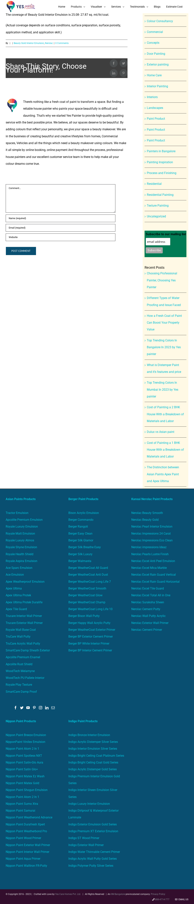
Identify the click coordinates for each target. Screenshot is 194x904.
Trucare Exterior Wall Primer (24, 623)
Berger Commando (80, 519)
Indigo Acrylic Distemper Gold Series (92, 769)
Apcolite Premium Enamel (23, 657)
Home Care (154, 75)
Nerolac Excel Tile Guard (147, 588)
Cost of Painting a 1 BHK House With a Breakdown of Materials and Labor (165, 449)
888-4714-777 (162, 899)
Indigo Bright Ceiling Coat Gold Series (93, 762)
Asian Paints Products (21, 499)
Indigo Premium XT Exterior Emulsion (93, 831)
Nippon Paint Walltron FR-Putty (26, 865)
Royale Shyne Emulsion (21, 547)
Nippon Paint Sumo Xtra (22, 804)
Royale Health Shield (19, 554)
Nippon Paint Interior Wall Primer (27, 852)
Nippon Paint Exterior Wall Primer (28, 845)
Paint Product (156, 118)
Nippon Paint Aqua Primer (23, 858)
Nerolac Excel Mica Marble (149, 568)
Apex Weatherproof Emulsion (25, 581)
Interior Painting (157, 86)
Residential (154, 184)
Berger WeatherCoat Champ (86, 602)
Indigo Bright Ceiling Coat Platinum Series (96, 755)
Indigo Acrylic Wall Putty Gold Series (92, 858)
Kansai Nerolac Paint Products (152, 499)
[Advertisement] (97, 41)
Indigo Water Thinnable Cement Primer (94, 852)
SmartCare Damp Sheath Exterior (28, 650)
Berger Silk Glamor (80, 540)
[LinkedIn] (46, 707)
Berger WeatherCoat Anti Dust (88, 574)
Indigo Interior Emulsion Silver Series (92, 748)
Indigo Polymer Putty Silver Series (90, 865)
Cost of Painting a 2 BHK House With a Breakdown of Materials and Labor (165, 414)
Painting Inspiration (160, 162)
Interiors (152, 97)
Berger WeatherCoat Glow (85, 595)
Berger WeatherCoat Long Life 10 (90, 609)
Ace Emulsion (15, 574)
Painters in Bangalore (161, 151)
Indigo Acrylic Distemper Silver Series (93, 742)
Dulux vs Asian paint (160, 432)
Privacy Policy (158, 894)
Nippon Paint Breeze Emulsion (26, 735)
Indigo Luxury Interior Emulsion (89, 804)
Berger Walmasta (79, 561)
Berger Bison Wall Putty (84, 616)
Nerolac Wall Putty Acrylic (148, 616)
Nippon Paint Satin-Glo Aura (24, 762)
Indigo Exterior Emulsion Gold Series (92, 824)
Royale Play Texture (19, 684)
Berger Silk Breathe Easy (84, 547)
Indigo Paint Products (83, 721)
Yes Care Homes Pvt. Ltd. (68, 894)
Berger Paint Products (83, 499)
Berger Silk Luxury (80, 554)
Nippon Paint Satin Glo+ (22, 769)
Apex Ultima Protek (18, 595)
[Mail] (53, 707)
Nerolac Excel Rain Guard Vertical (153, 574)
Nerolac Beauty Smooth (147, 513)
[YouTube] (28, 707)
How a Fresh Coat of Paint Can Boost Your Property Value (164, 322)
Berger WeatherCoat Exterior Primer (91, 630)
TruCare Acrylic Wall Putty (23, 643)
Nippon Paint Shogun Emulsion (27, 790)
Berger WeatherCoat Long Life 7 (89, 581)
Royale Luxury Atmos (20, 540)
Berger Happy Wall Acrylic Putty (89, 623)
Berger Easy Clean (80, 533)
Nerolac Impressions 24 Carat (151, 533)
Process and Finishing (161, 173)
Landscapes (155, 108)
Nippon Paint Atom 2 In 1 (22, 748)
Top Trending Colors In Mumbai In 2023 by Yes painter (162, 389)
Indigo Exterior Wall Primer (86, 845)
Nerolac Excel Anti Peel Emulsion (153, 561)
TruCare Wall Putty (18, 636)
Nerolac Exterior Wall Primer (149, 623)
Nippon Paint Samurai (20, 810)
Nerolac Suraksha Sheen (147, 602)
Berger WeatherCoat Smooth (87, 588)
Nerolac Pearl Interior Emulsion (151, 526)
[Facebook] (15, 707)
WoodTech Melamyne (20, 671)
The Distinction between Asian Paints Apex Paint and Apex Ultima (163, 474)
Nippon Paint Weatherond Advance (29, 817)
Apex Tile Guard (16, 609)
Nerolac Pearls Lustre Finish (150, 554)
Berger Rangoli (78, 526)
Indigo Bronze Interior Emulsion (89, 735)
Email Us (182, 899)
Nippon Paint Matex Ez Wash (25, 776)
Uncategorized (156, 216)
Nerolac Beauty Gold (145, 519)
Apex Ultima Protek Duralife (24, 602)
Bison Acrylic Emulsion (83, 513)
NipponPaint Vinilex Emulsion (25, 742)
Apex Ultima (14, 588)
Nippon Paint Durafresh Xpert (25, 824)
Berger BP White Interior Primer (88, 643)
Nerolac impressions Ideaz (149, 547)
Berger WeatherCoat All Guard (88, 568)
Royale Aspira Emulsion (21, 561)
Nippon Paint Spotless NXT (24, 755)
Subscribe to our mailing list (166, 234)
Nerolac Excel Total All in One (151, 595)
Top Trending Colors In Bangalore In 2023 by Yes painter (164, 347)
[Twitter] (21, 707)
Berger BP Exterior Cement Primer (90, 636)
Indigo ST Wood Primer (83, 838)
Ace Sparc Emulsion (19, 568)
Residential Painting (160, 195)
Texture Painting (158, 205)
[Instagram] (40, 707)
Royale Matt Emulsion (20, 533)
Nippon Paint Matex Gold (22, 783)
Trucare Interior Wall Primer (24, 616)
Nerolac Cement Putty (145, 609)
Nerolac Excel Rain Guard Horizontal (155, 581)
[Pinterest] (34, 707)
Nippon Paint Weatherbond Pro (26, 831)
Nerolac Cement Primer (146, 630)
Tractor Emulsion (17, 513)
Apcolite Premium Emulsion (24, 519)
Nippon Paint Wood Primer (23, 838)
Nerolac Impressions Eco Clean (152, 540)
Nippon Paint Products (21, 721)
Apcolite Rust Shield (19, 664)
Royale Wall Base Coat (21, 630)
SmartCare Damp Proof (21, 691)
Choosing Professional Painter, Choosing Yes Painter (162, 280)
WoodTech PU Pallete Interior (25, 678)
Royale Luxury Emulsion (22, 526)
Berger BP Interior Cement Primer (90, 650)
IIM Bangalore (118, 894)
